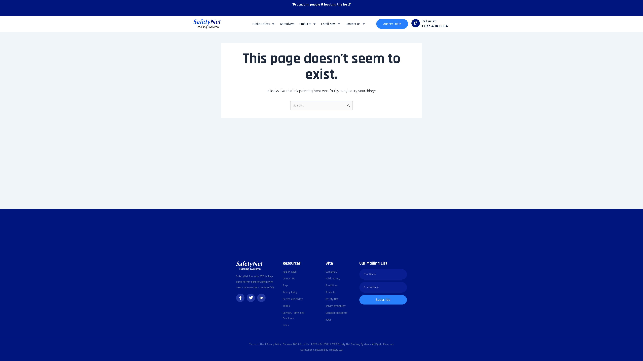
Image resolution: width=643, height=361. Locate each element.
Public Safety (261, 24)
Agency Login (392, 24)
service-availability (336, 306)
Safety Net (332, 299)
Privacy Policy (290, 292)
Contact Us (353, 24)
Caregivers (287, 24)
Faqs (285, 285)
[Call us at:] (415, 23)
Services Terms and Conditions (293, 315)
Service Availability (293, 299)
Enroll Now (328, 24)
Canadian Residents (336, 313)
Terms (286, 306)
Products (305, 24)
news (286, 325)
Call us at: (428, 21)
